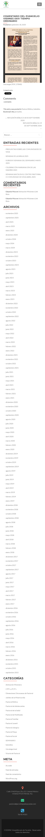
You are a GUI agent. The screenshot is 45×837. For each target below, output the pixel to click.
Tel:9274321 (22, 814)
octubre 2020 (11, 411)
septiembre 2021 (12, 368)
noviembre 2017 (12, 561)
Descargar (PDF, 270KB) (12, 84)
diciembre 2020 (12, 402)
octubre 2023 (11, 260)
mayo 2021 (10, 381)
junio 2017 (10, 582)
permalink (18, 112)
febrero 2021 (11, 393)
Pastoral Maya (11, 732)
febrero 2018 (11, 548)
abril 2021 (9, 385)
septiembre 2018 (12, 518)
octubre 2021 (11, 363)
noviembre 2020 (12, 406)
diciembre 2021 (12, 355)
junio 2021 (10, 376)
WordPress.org (11, 778)
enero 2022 (10, 351)
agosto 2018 (10, 522)
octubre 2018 (11, 514)
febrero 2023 (11, 295)
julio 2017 (9, 578)
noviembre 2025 (12, 213)
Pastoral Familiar (12, 719)
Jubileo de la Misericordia (15, 697)
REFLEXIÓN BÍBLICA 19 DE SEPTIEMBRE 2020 (32, 125)
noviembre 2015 (12, 664)
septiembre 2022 (12, 316)
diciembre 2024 (12, 235)
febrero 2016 (11, 651)
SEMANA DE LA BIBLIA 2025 (17, 156)
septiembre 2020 (12, 415)
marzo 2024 (10, 248)
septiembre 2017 (12, 569)
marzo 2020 (10, 441)
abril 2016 (9, 642)
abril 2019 (9, 488)
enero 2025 (10, 230)
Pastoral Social (11, 736)
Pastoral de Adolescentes (15, 706)
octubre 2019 (11, 462)
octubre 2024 (11, 239)
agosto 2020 (10, 419)
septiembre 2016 (12, 621)
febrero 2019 (11, 496)
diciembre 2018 (12, 505)
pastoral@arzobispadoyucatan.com (22, 804)
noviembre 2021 (12, 359)
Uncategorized (11, 749)
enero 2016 (10, 655)
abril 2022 (9, 338)
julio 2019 (9, 475)
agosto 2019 (10, 471)
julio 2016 (9, 629)
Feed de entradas (12, 770)
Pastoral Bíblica (27, 109)
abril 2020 (9, 436)
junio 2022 (10, 329)
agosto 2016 (10, 625)
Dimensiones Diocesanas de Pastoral (19, 693)
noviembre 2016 (12, 612)
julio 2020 (9, 424)
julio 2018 (9, 527)
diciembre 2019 (12, 454)
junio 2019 (10, 479)
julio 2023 (9, 273)
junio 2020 (10, 428)
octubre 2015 (11, 668)
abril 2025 (9, 222)
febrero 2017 (11, 599)
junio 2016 (10, 634)
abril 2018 (9, 539)
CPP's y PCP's (11, 689)
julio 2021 (9, 372)
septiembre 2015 (12, 672)
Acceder (9, 765)
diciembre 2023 (12, 252)
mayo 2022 (10, 333)
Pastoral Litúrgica (12, 728)
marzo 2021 (10, 389)
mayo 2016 (10, 638)
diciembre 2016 (12, 608)
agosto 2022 (10, 321)
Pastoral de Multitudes (14, 715)
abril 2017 (9, 591)
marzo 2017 (10, 595)
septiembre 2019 (12, 466)
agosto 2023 (10, 269)
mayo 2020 (10, 432)
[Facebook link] (22, 824)
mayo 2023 (10, 282)
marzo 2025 (10, 226)
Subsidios (36, 109)
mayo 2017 (10, 587)
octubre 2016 (11, 617)
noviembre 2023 (12, 256)
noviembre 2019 (12, 458)
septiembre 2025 (12, 218)
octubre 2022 (11, 312)
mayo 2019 (10, 484)
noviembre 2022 (12, 308)
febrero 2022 (11, 346)
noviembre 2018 (12, 509)
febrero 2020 (11, 445)
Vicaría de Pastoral (13, 753)
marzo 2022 (10, 342)
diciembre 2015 (12, 660)
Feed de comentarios (13, 774)
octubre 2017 (11, 565)
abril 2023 (9, 286)
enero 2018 (10, 552)
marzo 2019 (10, 492)
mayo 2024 (10, 243)
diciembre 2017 (12, 557)
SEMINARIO (11, 740)
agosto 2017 (10, 574)
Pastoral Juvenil (11, 723)
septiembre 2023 (12, 265)
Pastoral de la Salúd (13, 710)
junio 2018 (10, 531)
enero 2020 (10, 449)
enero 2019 (10, 501)
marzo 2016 (10, 647)
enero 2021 (10, 398)
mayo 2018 (10, 535)
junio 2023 (10, 278)
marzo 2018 (10, 544)
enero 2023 (10, 299)
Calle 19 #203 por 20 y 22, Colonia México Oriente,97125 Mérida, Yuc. (22, 792)
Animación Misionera (14, 685)
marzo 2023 (10, 290)
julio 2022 (9, 325)
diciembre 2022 (12, 303)
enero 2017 (10, 604)
